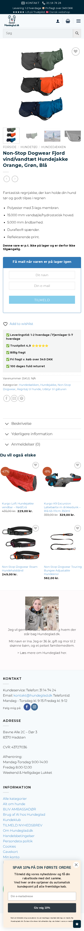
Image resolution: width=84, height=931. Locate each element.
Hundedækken (53, 147)
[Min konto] (58, 21)
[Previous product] (15, 179)
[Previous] (9, 85)
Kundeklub (12, 820)
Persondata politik (18, 841)
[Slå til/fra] (7, 423)
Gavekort (10, 852)
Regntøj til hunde (29, 389)
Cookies (9, 846)
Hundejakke (48, 384)
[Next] (74, 85)
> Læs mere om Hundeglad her (41, 653)
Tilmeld (42, 300)
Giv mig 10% (42, 907)
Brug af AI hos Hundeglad (24, 814)
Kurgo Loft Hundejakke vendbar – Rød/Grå (18, 505)
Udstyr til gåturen (54, 389)
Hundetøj (29, 147)
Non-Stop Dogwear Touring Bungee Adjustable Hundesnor (63, 570)
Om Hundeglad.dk (18, 830)
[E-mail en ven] (14, 398)
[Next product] (7, 179)
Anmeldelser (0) (25, 444)
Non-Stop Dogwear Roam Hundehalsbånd (20, 568)
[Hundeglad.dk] (22, 21)
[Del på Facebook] (6, 398)
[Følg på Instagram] (34, 706)
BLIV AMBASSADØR (19, 809)
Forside (9, 147)
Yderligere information (32, 434)
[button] (68, 21)
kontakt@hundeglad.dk (32, 695)
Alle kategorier (15, 799)
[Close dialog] (76, 865)
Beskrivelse (21, 423)
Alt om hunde (14, 804)
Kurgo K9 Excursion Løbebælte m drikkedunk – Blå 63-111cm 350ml (62, 507)
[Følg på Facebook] (27, 706)
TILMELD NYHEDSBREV (22, 825)
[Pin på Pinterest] (21, 398)
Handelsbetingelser (19, 836)
